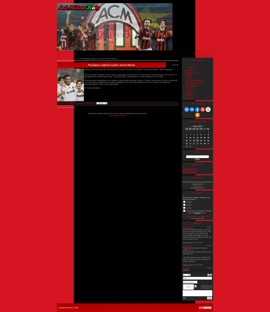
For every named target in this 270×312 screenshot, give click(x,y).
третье (189, 208)
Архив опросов (202, 216)
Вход (74, 53)
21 (205, 141)
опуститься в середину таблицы (199, 211)
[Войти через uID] (186, 109)
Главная (59, 53)
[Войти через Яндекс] (202, 109)
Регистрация (67, 53)
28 (205, 144)
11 (194, 138)
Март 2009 (197, 126)
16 (187, 141)
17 (190, 141)
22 (208, 141)
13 (201, 138)
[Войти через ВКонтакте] (192, 109)
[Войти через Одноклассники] (197, 115)
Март (73, 59)
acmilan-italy (80, 103)
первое (189, 202)
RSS (211, 53)
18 (194, 141)
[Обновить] (209, 275)
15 (208, 138)
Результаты (191, 216)
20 (201, 141)
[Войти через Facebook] (197, 109)
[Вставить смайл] (211, 275)
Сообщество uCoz (190, 171)
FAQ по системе (189, 172)
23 (187, 144)
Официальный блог (190, 169)
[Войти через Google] (208, 109)
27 (201, 144)
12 (197, 138)
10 (190, 138)
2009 (67, 59)
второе (189, 205)
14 (205, 138)
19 (78, 59)
